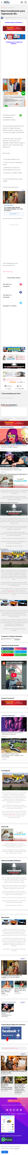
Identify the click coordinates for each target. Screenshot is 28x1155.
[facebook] (7, 1110)
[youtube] (21, 1110)
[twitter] (17, 1110)
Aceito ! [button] (5, 1152)
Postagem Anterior (7, 418)
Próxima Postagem (21, 418)
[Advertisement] (14, 60)
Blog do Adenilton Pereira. (11, 1048)
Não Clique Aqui (8, 271)
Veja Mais (16, 1148)
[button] (2, 2)
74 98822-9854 (10, 591)
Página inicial (4, 7)
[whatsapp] (14, 1110)
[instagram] (10, 1110)
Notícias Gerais (11, 7)
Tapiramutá (12, 380)
